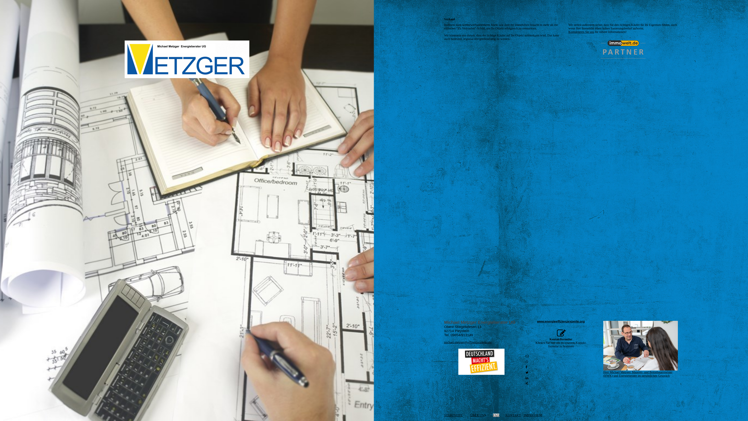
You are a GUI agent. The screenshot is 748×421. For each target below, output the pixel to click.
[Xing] (527, 383)
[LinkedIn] (527, 378)
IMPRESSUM (532, 415)
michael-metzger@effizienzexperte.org (468, 342)
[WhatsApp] (527, 361)
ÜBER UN (477, 415)
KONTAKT (513, 415)
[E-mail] (527, 356)
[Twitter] (527, 372)
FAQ (496, 415)
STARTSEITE (453, 415)
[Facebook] (526, 367)
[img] (187, 59)
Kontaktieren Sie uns (581, 32)
